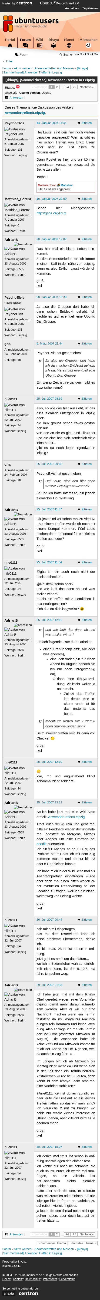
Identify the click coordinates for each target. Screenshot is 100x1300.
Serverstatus (67, 1279)
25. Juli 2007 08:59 (49, 399)
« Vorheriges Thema (52, 1243)
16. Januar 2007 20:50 (52, 199)
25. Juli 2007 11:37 (49, 509)
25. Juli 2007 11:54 (49, 562)
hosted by (9, 3)
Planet (69, 39)
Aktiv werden (22, 68)
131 (19, 150)
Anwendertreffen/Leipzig (25, 112)
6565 (20, 269)
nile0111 (10, 399)
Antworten (16, 97)
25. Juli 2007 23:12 (49, 802)
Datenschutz (33, 1279)
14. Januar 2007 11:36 (51, 123)
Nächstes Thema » (83, 1243)
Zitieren (87, 123)
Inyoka (22, 1262)
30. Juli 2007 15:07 (49, 1147)
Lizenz (6, 1279)
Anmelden (72, 8)
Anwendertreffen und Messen (54, 68)
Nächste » (86, 87)
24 (67, 87)
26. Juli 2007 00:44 (49, 920)
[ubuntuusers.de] (31, 24)
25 (74, 87)
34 (19, 425)
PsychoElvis (14, 123)
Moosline (67, 185)
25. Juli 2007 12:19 (49, 762)
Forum (25, 39)
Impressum (50, 1279)
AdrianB (11, 239)
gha (7, 344)
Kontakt (18, 1279)
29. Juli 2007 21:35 (49, 985)
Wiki (39, 39)
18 (19, 360)
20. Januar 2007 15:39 (52, 297)
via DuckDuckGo (86, 54)
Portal (10, 39)
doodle (42, 844)
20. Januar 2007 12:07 (52, 239)
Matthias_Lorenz (18, 199)
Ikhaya (53, 39)
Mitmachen (88, 39)
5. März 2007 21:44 (50, 343)
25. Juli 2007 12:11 (49, 620)
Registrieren (90, 8)
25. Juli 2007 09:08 (49, 464)
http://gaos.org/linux (51, 213)
